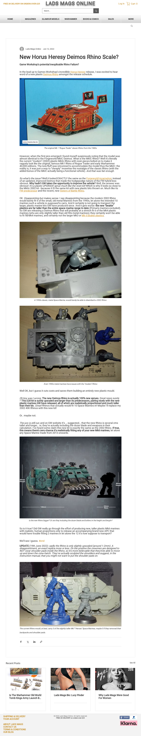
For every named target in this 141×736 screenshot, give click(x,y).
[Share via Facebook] (21, 641)
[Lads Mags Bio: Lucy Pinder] (70, 679)
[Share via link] (41, 641)
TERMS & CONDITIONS (14, 729)
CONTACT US (9, 727)
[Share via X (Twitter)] (27, 641)
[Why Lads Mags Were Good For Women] (115, 679)
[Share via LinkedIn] (34, 641)
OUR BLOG (8, 732)
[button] (130, 3)
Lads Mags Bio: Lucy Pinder (69, 695)
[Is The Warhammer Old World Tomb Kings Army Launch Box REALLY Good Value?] (26, 679)
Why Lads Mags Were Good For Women (114, 696)
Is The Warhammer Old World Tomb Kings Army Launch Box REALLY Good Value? (25, 696)
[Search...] (96, 10)
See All (132, 663)
